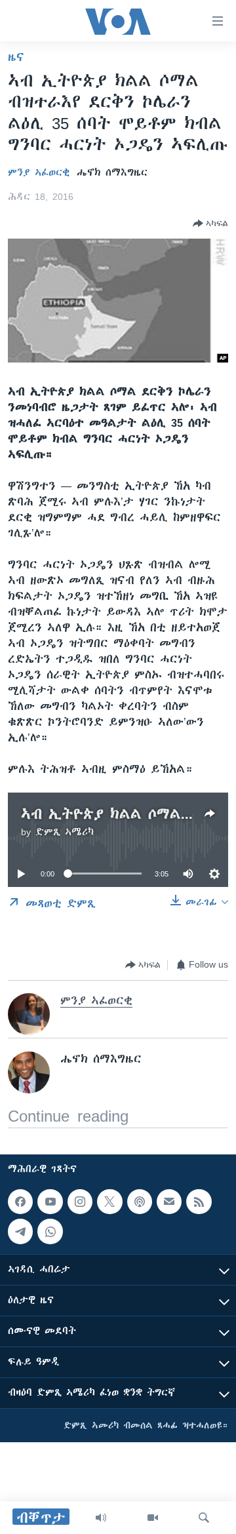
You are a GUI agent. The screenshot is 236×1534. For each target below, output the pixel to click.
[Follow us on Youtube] (49, 1201)
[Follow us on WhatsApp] (49, 1231)
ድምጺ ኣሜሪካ (64, 832)
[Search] (204, 1517)
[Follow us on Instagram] (80, 1201)
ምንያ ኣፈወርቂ (38, 172)
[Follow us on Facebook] (20, 1201)
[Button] (210, 223)
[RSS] (198, 1201)
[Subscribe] (169, 1201)
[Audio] (101, 1517)
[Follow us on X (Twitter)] (109, 1201)
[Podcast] (139, 1201)
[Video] (152, 1517)
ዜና (16, 57)
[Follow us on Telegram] (20, 1231)
